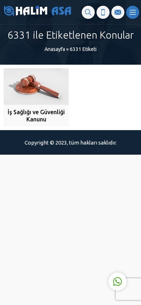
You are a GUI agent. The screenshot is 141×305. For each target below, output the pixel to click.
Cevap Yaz (72, 251)
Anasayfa (54, 49)
